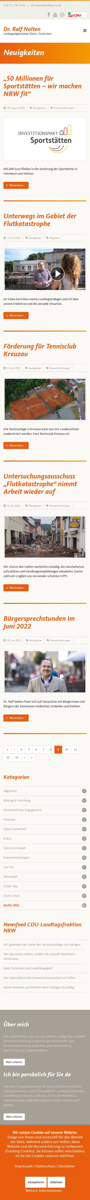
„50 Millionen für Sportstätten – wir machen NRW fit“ (42, 87)
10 (66, 749)
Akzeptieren (36, 1182)
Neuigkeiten (39, 108)
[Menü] (85, 31)
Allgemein (54, 237)
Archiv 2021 (44, 905)
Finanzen (44, 819)
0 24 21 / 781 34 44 (14, 5)
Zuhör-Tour (44, 886)
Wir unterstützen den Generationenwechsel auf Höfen (39, 978)
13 (16, 757)
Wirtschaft (44, 877)
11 (75, 749)
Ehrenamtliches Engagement (44, 810)
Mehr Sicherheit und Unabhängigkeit (28, 968)
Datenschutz (46, 1166)
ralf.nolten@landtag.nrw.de (45, 5)
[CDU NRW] (76, 14)
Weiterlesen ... (17, 185)
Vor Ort (44, 867)
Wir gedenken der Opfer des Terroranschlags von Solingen (41, 945)
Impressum (24, 1166)
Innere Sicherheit (44, 829)
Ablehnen (56, 1182)
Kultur (44, 839)
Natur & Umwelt (44, 848)
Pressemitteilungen (64, 108)
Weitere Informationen (43, 1190)
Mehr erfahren (14, 1062)
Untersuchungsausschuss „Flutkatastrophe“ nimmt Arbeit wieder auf (40, 484)
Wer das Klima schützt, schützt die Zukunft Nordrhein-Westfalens (39, 956)
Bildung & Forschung (44, 800)
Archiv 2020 (44, 896)
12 (7, 757)
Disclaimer (67, 1166)
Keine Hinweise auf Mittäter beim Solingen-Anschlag (38, 987)
